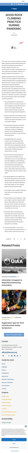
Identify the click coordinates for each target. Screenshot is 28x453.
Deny (14, 443)
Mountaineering (11, 276)
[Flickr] (21, 4)
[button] (26, 426)
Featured (4, 276)
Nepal (8, 317)
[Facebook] (12, 4)
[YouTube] (19, 4)
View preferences (14, 447)
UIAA (14, 33)
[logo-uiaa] (14, 9)
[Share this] (14, 239)
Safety (13, 317)
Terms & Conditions (15, 450)
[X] (14, 4)
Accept (14, 439)
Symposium (18, 317)
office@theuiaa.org (9, 352)
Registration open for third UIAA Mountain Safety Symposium (13, 325)
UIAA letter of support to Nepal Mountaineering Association (12, 282)
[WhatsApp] (26, 4)
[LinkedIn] (23, 4)
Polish (21, 73)
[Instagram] (16, 4)
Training (4, 319)
